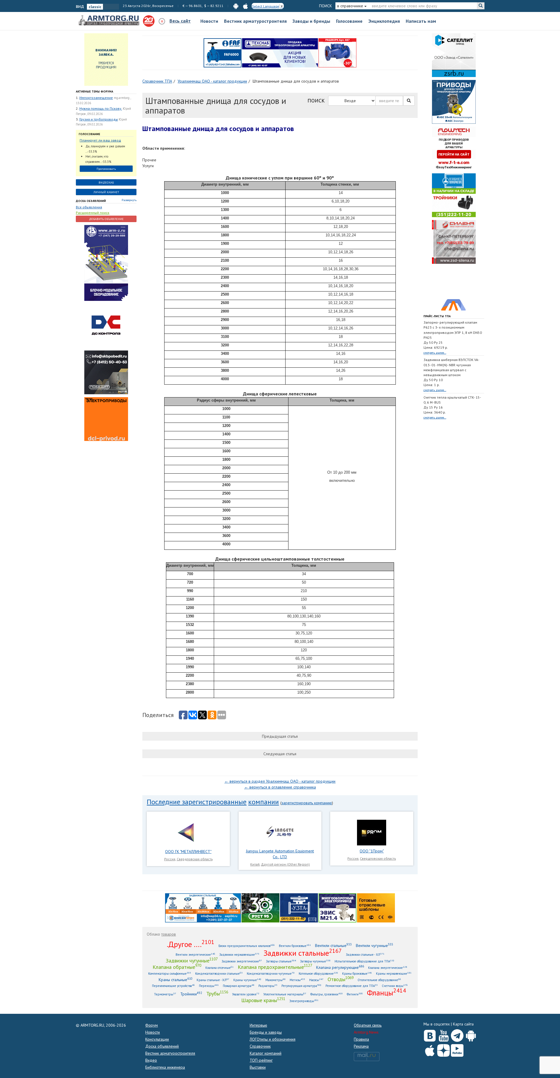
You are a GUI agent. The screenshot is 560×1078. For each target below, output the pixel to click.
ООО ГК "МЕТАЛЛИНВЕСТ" (188, 851)
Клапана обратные (177, 966)
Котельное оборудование (318, 973)
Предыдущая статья (280, 736)
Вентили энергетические (195, 954)
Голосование (349, 21)
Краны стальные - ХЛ (213, 980)
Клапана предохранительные (275, 966)
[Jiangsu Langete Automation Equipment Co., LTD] (280, 832)
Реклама (361, 1046)
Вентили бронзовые (295, 945)
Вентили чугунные (374, 945)
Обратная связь (368, 1025)
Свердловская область (195, 859)
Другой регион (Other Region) (285, 864)
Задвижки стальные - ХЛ (365, 954)
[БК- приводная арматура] (106, 418)
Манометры (275, 980)
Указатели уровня (245, 994)
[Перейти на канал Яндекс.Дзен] (443, 1049)
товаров (168, 934)
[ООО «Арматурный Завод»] (106, 262)
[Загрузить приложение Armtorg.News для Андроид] (471, 1034)
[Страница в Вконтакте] (430, 1034)
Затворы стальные (281, 961)
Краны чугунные (247, 980)
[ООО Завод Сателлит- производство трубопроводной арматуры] (454, 54)
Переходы (209, 985)
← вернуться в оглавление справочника (280, 787)
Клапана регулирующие (340, 967)
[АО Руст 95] (260, 907)
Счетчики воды (395, 985)
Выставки (258, 1067)
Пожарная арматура (238, 985)
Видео (151, 1060)
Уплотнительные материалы (284, 994)
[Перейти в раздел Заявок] (106, 59)
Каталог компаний (265, 1053)
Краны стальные (175, 979)
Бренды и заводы (266, 1032)
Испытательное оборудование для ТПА (364, 961)
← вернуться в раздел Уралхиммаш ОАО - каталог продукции (279, 781)
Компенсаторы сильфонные (169, 973)
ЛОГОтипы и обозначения (272, 1039)
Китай (255, 864)
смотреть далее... (435, 353)
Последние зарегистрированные (196, 801)
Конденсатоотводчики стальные (219, 973)
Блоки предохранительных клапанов (246, 945)
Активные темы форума (94, 91)
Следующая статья (279, 753)
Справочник (260, 1046)
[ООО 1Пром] (371, 832)
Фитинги (355, 994)
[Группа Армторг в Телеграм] (457, 1034)
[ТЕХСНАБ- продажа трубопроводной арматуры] (280, 52)
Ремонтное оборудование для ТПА (352, 985)
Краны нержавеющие (394, 973)
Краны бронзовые (357, 973)
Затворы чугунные (315, 961)
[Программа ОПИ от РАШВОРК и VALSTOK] (337, 52)
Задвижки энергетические (242, 961)
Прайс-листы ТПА (437, 316)
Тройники (191, 994)
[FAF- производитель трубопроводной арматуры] (223, 52)
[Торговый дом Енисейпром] (203, 907)
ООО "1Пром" (372, 851)
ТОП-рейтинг (261, 1060)
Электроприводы (303, 1001)
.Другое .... (190, 944)
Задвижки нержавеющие (239, 954)
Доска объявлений (91, 201)
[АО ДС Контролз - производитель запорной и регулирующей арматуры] (106, 325)
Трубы (217, 993)
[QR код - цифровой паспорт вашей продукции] (376, 907)
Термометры (165, 994)
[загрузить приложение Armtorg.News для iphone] (245, 6)
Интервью (258, 1025)
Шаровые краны (263, 1000)
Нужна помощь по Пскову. (100, 108)
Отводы (341, 979)
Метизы (297, 980)
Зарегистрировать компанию (306, 802)
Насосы (316, 980)
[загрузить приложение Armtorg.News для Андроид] (235, 6)
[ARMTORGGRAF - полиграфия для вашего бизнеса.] (454, 288)
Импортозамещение (96, 97)
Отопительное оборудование (379, 980)
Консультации (157, 1039)
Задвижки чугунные (192, 960)
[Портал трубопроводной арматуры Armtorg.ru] (109, 20)
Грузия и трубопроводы (98, 119)
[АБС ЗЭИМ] (454, 101)
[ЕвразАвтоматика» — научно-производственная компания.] (337, 907)
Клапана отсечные (219, 967)
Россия (169, 859)
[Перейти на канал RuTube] (457, 1049)
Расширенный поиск (92, 212)
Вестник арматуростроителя (255, 21)
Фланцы (386, 992)
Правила (361, 1039)
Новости (209, 21)
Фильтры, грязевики (326, 994)
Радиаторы (267, 985)
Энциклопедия (384, 21)
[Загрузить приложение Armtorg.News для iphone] (430, 1049)
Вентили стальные (333, 945)
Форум (151, 1025)
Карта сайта (463, 1024)
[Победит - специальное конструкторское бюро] (106, 372)
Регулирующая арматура (301, 985)
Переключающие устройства (173, 985)
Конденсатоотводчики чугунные (271, 973)
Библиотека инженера (165, 1067)
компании (263, 801)
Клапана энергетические (387, 967)
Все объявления (89, 207)
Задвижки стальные (302, 953)
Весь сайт (180, 21)
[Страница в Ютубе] (443, 1034)
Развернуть (129, 200)
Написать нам (421, 21)
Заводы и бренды (311, 21)
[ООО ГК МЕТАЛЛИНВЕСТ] (188, 832)
